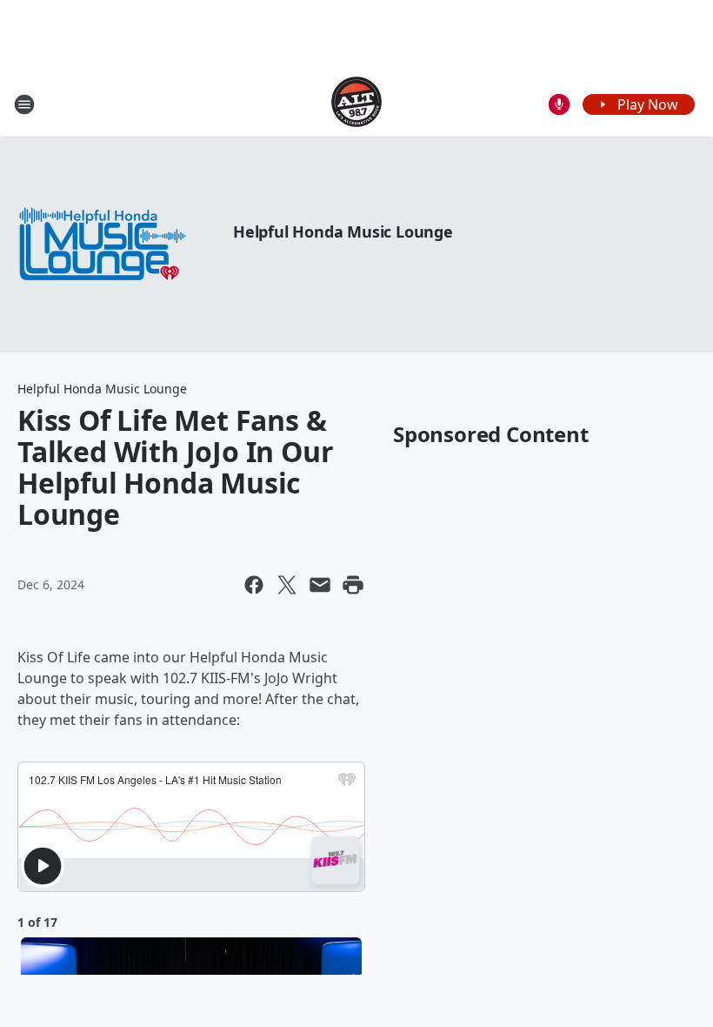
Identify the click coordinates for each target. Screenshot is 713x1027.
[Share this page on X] (287, 585)
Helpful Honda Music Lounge (343, 231)
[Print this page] (353, 585)
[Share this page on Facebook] (254, 585)
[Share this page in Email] (320, 585)
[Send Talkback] (559, 104)
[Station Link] (356, 104)
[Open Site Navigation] (24, 104)
